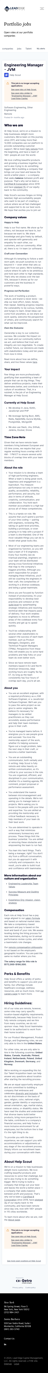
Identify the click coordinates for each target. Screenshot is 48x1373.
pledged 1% (20, 187)
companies (7, 48)
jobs (19, 48)
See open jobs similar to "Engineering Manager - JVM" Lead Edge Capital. (24, 95)
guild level (14, 604)
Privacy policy (18, 1288)
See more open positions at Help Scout (24, 1261)
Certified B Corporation (16, 184)
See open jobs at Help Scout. (24, 89)
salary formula (32, 918)
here (35, 362)
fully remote (32, 149)
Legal (16, 1363)
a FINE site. (32, 1361)
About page (14, 1219)
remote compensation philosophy (25, 947)
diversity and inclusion (26, 1093)
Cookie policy (30, 1288)
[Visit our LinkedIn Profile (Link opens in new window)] (24, 1344)
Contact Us (9, 1338)
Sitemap (8, 1363)
